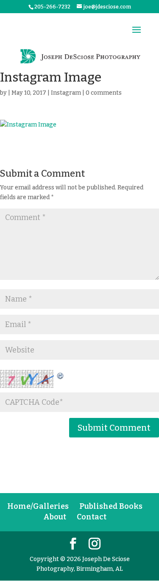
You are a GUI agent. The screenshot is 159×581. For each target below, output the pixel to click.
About (54, 517)
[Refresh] (60, 374)
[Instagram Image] (79, 125)
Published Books (110, 506)
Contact (91, 517)
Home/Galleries (38, 506)
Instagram (66, 92)
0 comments (104, 92)
